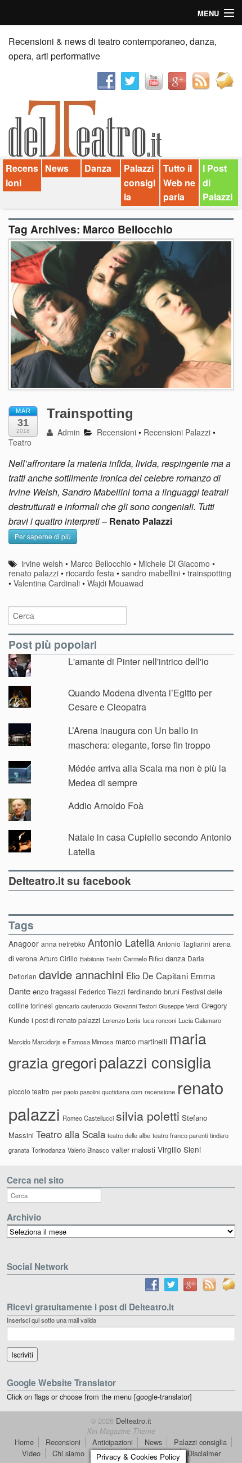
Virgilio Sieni (179, 1149)
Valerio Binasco (88, 1149)
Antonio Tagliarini (183, 943)
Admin (67, 432)
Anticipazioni (112, 1442)
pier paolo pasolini (76, 1092)
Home (24, 1442)
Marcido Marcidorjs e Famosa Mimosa (60, 1041)
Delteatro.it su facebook (69, 880)
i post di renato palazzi (66, 1020)
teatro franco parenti (180, 1135)
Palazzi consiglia (139, 182)
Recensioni (22, 175)
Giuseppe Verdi (179, 1006)
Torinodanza (48, 1149)
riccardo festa (90, 573)
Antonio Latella (121, 942)
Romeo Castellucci (88, 1117)
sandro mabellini (151, 573)
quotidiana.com (122, 1092)
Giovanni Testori (135, 1006)
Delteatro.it (132, 1420)
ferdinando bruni (154, 991)
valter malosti (133, 1149)
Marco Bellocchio (100, 563)
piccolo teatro (29, 1091)
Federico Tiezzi (102, 991)
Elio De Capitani (157, 975)
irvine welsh (42, 563)
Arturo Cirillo (58, 958)
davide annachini (81, 974)
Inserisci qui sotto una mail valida (51, 1319)
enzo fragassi (55, 991)
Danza (97, 168)
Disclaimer (204, 1453)
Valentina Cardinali (47, 583)
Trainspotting (90, 413)
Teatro (20, 442)
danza (175, 958)
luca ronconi (159, 1020)
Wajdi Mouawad (115, 583)
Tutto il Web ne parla (179, 182)
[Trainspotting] (121, 320)
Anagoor (23, 943)
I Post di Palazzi (217, 182)
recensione (160, 1091)
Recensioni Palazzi (177, 432)
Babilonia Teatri (100, 959)
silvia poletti (148, 1115)
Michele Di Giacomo (174, 563)
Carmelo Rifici (143, 958)
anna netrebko (63, 943)
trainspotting (209, 573)
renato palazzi (33, 573)
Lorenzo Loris (121, 1020)
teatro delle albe (128, 1135)
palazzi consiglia (155, 1062)
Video (31, 1453)
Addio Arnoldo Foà (106, 805)
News (57, 168)
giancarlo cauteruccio (83, 1006)
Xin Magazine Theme (121, 1431)
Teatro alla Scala (70, 1134)
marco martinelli (141, 1041)
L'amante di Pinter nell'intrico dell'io (138, 661)
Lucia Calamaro (199, 1020)
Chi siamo (68, 1453)
